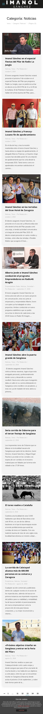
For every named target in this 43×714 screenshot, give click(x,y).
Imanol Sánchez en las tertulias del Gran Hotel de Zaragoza (21, 209)
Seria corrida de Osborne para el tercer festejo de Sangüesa (20, 432)
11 (17, 693)
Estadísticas (9, 581)
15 (38, 693)
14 (32, 693)
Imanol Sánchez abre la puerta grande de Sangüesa (20, 356)
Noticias (8, 69)
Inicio (9, 23)
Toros (13, 69)
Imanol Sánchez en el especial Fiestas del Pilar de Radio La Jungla (20, 61)
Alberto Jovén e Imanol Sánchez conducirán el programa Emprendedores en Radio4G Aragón (21, 277)
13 (27, 693)
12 (22, 693)
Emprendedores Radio (12, 286)
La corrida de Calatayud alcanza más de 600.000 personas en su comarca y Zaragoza (18, 572)
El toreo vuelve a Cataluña (18, 505)
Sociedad (30, 286)
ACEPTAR (21, 710)
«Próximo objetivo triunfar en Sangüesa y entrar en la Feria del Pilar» (20, 648)
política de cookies (24, 706)
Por (22, 69)
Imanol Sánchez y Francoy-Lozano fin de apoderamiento (20, 133)
